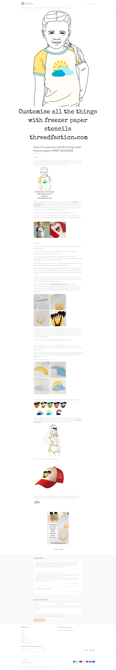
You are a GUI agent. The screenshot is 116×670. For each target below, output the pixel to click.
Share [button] (36, 157)
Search (22, 630)
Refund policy (24, 640)
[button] (29, 7)
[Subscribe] (43, 650)
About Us (23, 633)
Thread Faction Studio (29, 666)
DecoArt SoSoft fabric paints (58, 284)
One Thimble (37, 206)
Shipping (23, 635)
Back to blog (59, 549)
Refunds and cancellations (27, 642)
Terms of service (25, 637)
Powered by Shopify (37, 666)
